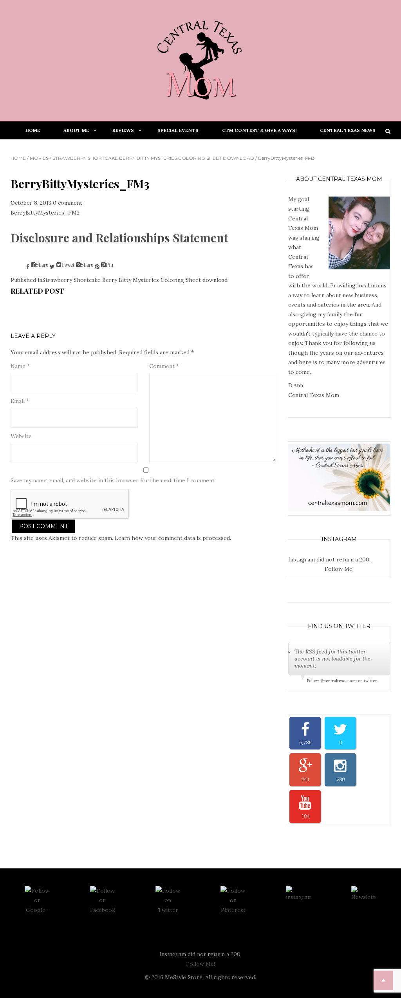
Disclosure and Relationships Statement (119, 237)
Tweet (67, 264)
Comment (164, 366)
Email (20, 400)
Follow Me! (339, 568)
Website (21, 436)
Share (42, 264)
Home (18, 158)
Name (20, 366)
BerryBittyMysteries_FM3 (45, 212)
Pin (109, 264)
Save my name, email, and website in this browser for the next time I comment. (113, 480)
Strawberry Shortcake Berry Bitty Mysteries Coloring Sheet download (153, 158)
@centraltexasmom (338, 680)
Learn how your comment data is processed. (173, 537)
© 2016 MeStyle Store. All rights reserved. (200, 977)
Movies (39, 158)
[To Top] (383, 980)
